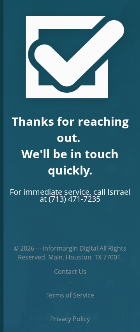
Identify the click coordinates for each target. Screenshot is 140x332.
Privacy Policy (70, 319)
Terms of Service (70, 295)
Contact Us (70, 271)
